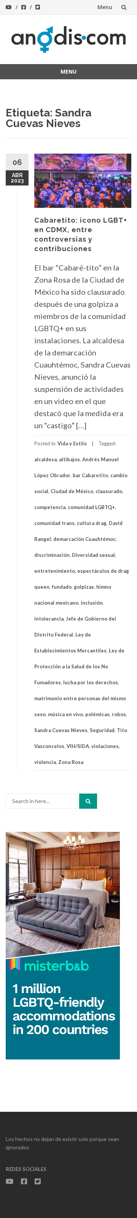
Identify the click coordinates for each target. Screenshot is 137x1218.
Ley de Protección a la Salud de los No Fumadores (79, 666)
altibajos (69, 459)
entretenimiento (54, 571)
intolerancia (49, 619)
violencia (45, 762)
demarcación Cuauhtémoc (84, 539)
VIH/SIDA (78, 746)
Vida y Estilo (72, 443)
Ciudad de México (72, 491)
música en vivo (65, 714)
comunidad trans (54, 523)
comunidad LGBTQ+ (91, 507)
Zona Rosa (70, 762)
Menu (104, 7)
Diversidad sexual (93, 555)
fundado (62, 587)
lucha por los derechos (90, 682)
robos (119, 714)
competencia (49, 507)
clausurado (109, 491)
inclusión (92, 603)
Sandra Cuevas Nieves (61, 730)
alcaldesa (45, 459)
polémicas (97, 714)
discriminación (52, 555)
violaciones (105, 746)
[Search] (88, 801)
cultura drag (92, 523)
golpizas (84, 587)
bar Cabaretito (90, 475)
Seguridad (102, 730)
